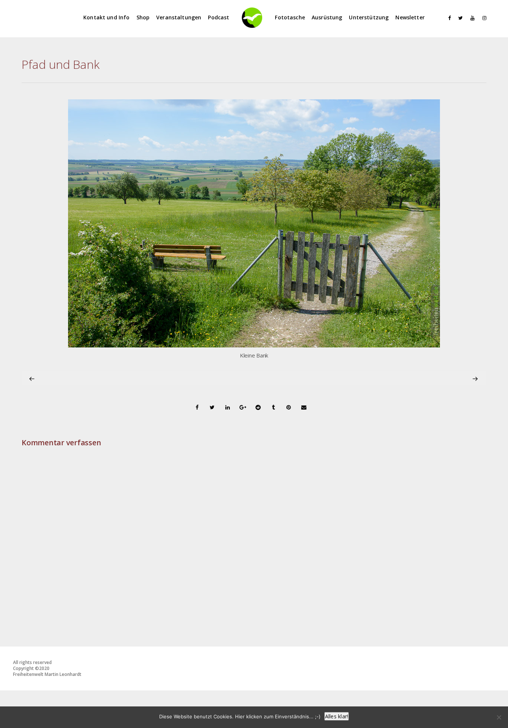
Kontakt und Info (106, 17)
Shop (143, 17)
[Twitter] (459, 18)
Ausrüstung (327, 17)
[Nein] (498, 717)
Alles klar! (336, 716)
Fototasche (290, 17)
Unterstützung (369, 17)
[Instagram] (482, 18)
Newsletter (410, 17)
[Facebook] (447, 18)
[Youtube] (471, 18)
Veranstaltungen (178, 17)
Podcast (218, 17)
